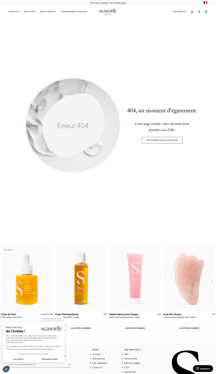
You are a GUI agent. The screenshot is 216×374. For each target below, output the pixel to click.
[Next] (212, 281)
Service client (130, 358)
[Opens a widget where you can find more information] (203, 369)
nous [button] (96, 349)
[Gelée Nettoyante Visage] (135, 278)
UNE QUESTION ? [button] (133, 349)
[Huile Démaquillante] (81, 278)
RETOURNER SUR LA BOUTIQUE (162, 140)
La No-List (97, 367)
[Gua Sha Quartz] (189, 278)
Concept (97, 354)
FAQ (126, 354)
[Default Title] (81, 278)
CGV (126, 367)
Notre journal (99, 358)
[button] (15, 11)
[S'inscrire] (67, 364)
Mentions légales (132, 363)
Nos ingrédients (100, 363)
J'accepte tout (49, 359)
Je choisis (18, 359)
